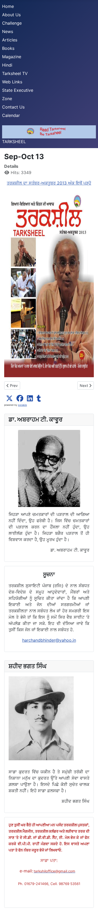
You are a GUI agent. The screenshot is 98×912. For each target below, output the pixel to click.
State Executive (17, 90)
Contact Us (13, 107)
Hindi (7, 65)
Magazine (11, 56)
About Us (11, 14)
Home (8, 6)
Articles (9, 39)
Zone (7, 98)
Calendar (11, 115)
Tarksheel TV (15, 73)
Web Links (12, 81)
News (7, 31)
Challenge (12, 23)
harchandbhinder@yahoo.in (49, 640)
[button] (9, 398)
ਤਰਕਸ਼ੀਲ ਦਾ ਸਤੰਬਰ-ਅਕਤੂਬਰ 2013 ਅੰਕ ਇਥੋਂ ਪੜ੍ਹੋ (49, 183)
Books (8, 48)
